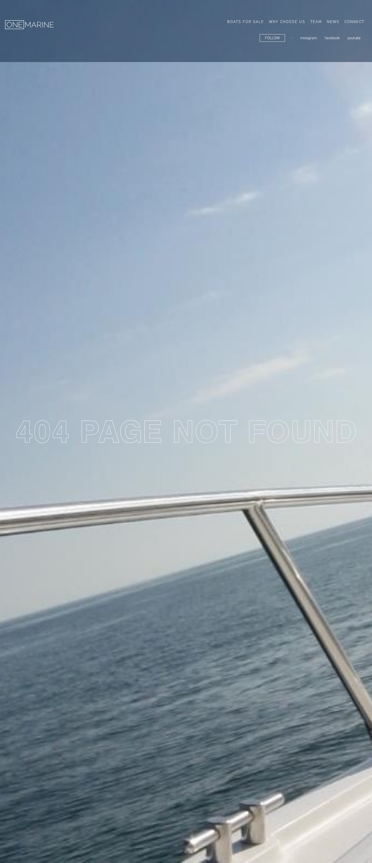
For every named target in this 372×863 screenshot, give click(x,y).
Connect (354, 21)
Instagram (308, 37)
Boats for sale (245, 21)
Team (316, 21)
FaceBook (332, 37)
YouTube (354, 37)
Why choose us (287, 21)
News (333, 21)
